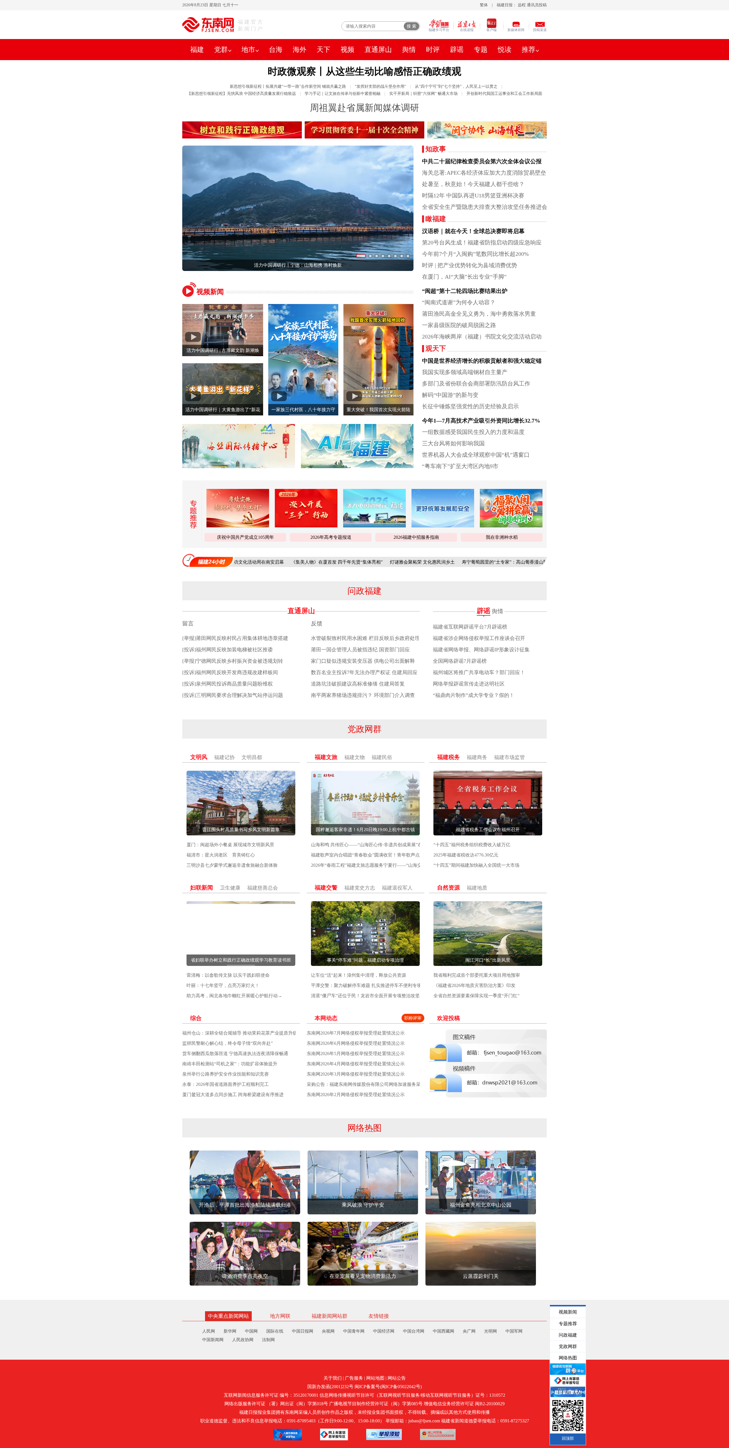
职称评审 (412, 1018)
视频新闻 (210, 291)
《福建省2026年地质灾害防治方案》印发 (474, 985)
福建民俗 (382, 757)
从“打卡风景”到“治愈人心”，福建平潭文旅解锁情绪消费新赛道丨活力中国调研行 (353, 265)
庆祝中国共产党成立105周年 (245, 537)
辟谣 (457, 49)
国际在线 (274, 1331)
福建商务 (477, 757)
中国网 (251, 1331)
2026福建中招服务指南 (416, 537)
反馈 (316, 623)
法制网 (268, 1339)
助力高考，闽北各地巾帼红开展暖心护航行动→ (234, 995)
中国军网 (514, 1331)
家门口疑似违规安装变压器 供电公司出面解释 (363, 661)
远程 (522, 5)
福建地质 (477, 888)
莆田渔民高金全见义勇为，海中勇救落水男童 (479, 314)
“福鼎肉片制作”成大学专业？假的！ (473, 695)
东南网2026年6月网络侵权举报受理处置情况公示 (356, 1043)
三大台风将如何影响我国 (453, 443)
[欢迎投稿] (488, 1063)
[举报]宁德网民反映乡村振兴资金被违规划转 (232, 661)
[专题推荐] (191, 514)
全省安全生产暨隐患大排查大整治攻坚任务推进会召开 (490, 207)
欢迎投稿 (448, 1018)
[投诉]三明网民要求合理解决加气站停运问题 (232, 695)
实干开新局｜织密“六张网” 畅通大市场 (423, 93)
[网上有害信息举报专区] (334, 1434)
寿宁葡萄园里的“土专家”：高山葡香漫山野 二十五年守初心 (445, 562)
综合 (196, 1018)
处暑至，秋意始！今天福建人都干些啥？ (473, 184)
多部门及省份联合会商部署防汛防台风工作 (476, 383)
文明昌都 (251, 757)
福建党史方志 (359, 888)
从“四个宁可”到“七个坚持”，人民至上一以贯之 (456, 86)
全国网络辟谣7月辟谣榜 (460, 661)
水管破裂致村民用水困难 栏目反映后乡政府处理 (365, 638)
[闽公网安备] (438, 1434)
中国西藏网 (443, 1331)
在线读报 (467, 30)
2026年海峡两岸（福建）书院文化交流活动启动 (482, 336)
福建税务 (448, 757)
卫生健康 (230, 888)
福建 (197, 49)
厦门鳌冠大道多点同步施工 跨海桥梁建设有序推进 (233, 1094)
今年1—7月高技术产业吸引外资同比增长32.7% (481, 420)
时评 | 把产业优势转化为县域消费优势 (469, 265)
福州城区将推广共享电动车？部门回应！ (479, 672)
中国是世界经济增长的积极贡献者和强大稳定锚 (482, 361)
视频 (347, 49)
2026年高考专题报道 (330, 537)
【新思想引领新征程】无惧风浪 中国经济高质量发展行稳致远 (241, 93)
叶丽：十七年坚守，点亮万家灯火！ (223, 985)
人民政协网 (242, 1339)
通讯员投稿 (537, 5)
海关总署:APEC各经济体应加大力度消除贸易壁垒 (484, 173)
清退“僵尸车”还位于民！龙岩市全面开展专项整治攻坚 (365, 995)
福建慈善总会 (262, 888)
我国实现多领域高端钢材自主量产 (464, 372)
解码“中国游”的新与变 (450, 395)
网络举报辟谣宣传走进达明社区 (469, 684)
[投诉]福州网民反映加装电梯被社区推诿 (227, 649)
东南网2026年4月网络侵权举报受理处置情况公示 (356, 1063)
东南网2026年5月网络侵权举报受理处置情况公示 (356, 1053)
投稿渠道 (540, 30)
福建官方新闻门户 (251, 25)
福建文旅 (326, 757)
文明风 (198, 757)
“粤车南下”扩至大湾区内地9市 (460, 466)
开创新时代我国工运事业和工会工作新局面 (504, 93)
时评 (433, 49)
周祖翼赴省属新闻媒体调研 (364, 108)
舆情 (409, 49)
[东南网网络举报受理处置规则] (384, 1434)
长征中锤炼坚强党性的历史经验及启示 (470, 406)
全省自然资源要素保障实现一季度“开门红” (476, 995)
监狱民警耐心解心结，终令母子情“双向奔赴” (227, 1043)
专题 (481, 49)
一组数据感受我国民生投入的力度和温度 (473, 432)
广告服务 (354, 1378)
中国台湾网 (413, 1331)
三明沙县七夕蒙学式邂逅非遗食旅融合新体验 (232, 865)
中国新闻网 (213, 1339)
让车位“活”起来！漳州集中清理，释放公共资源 (358, 975)
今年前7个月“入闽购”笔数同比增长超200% (475, 254)
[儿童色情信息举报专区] (287, 1434)
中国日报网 (302, 1331)
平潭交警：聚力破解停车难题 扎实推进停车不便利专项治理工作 (375, 985)
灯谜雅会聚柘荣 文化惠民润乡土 (346, 562)
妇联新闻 (201, 887)
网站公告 (397, 1378)
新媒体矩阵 (516, 30)
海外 (299, 49)
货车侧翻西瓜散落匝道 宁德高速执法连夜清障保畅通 (235, 1053)
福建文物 (354, 757)
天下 (323, 49)
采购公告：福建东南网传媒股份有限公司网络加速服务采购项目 (370, 1084)
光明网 (490, 1331)
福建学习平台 (439, 30)
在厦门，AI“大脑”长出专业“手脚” (464, 277)
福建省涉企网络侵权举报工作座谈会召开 (479, 638)
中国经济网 (383, 1331)
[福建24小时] (208, 560)
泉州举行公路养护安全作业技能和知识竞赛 (225, 1074)
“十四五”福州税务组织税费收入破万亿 (471, 844)
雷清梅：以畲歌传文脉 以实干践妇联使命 (228, 975)
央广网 (469, 1331)
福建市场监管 (509, 757)
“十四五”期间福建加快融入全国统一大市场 (476, 865)
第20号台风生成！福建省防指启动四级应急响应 (482, 242)
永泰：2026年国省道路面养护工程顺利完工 (225, 1084)
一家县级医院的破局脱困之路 (459, 325)
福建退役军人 (397, 888)
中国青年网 (353, 1331)
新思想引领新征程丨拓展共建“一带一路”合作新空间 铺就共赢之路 (288, 86)
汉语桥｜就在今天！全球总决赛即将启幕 (473, 231)
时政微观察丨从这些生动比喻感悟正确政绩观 (364, 71)
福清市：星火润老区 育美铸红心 (221, 855)
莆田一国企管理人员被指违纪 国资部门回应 (360, 649)
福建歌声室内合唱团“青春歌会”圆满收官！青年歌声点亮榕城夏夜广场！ (383, 855)
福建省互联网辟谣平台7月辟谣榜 (470, 627)
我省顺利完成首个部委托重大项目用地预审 (476, 975)
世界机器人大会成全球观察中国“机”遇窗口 (476, 455)
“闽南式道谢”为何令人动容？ (458, 302)
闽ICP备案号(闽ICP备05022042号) (388, 1386)
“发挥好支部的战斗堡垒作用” (380, 86)
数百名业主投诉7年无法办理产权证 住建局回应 (364, 672)
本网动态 (326, 1018)
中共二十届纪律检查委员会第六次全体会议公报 (482, 161)
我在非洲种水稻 (502, 537)
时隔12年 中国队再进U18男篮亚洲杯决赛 (473, 195)
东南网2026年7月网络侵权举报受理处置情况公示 (356, 1033)
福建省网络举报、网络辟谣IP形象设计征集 (481, 649)
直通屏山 (378, 49)
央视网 (328, 1331)
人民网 (208, 1331)
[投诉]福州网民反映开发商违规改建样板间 (230, 672)
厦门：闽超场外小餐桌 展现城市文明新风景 (230, 844)
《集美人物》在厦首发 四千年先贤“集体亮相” (260, 562)
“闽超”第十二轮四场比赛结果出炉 (464, 291)
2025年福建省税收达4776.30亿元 (465, 855)
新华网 (230, 1331)
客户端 (491, 30)
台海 (275, 49)
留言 (188, 623)
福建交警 (326, 887)
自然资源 (448, 887)
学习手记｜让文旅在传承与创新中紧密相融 (342, 93)
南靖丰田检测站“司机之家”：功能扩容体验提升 (229, 1063)
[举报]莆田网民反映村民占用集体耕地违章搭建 (235, 638)
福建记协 (224, 757)
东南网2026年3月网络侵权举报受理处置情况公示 (356, 1074)
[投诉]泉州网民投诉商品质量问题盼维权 (227, 684)
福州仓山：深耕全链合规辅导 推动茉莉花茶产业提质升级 (239, 1033)
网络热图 (364, 1128)
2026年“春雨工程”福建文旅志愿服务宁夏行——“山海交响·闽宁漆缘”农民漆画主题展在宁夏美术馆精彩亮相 (418, 865)
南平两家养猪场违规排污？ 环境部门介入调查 (363, 695)
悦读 (504, 49)
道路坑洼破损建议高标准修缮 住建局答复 (358, 684)
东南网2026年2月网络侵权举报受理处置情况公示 (356, 1094)
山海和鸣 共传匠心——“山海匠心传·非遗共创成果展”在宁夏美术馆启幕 (382, 844)
